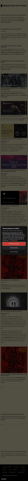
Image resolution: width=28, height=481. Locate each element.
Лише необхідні (14, 251)
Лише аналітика (14, 247)
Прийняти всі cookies (14, 243)
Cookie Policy (14, 240)
